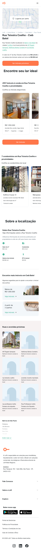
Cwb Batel (28, 32)
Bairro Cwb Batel (30, 43)
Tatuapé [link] (4, 433)
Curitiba (20, 32)
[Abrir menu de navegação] (37, 3)
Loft (3, 32)
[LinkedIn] (20, 546)
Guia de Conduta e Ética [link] (10, 532)
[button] (20, 481)
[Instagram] (14, 546)
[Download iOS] (25, 512)
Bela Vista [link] (5, 431)
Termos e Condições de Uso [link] (11, 528)
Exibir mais (5, 438)
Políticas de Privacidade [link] (10, 524)
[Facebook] (26, 546)
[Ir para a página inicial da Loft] (4, 3)
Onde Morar (11, 32)
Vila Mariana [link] (5, 426)
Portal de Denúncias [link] (8, 520)
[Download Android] (10, 512)
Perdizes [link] (4, 429)
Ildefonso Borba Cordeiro (17, 47)
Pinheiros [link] (5, 424)
